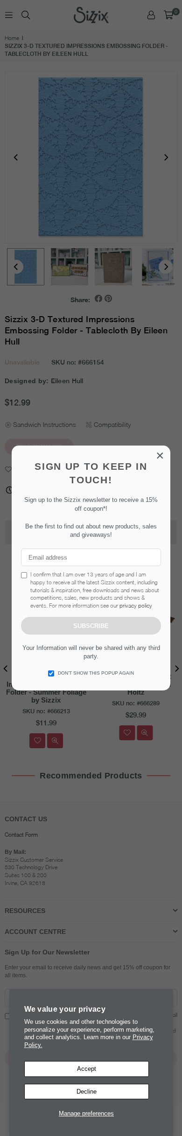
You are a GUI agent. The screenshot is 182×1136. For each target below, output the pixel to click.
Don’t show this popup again (96, 673)
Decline (87, 1091)
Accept (86, 1068)
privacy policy (135, 605)
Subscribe (91, 625)
